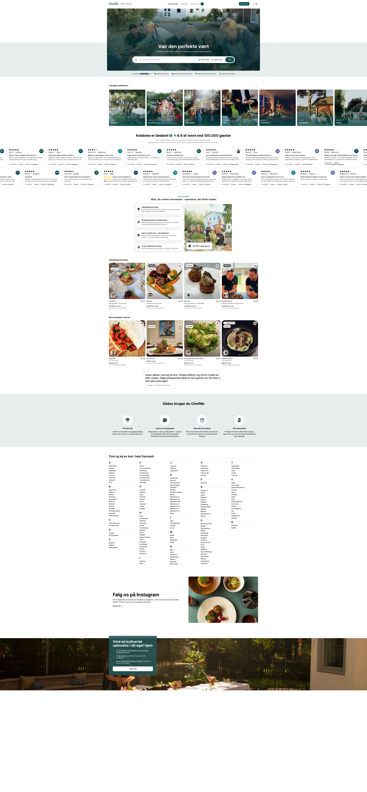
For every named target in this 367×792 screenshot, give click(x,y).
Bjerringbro (113, 499)
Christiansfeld (114, 525)
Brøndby (112, 509)
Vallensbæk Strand (237, 487)
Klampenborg (174, 485)
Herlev (142, 525)
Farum (142, 466)
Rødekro (203, 509)
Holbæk (142, 535)
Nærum (172, 559)
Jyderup (173, 466)
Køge (172, 513)
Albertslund (113, 466)
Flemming (143, 471)
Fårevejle (143, 482)
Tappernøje (235, 466)
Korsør (172, 494)
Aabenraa (112, 471)
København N (174, 499)
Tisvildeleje (235, 468)
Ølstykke (234, 525)
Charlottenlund (114, 523)
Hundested (143, 546)
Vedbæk (234, 494)
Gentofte (143, 490)
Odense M (204, 468)
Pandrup (204, 483)
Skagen (203, 526)
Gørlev (142, 506)
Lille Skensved (175, 523)
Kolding (172, 490)
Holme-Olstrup (145, 537)
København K (174, 497)
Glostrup (142, 497)
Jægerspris (174, 471)
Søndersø (204, 563)
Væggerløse (235, 515)
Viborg (233, 506)
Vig (232, 511)
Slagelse (204, 538)
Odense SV (205, 471)
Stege (203, 547)
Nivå (171, 552)
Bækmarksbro (114, 515)
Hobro (142, 532)
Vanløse (234, 490)
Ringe (203, 495)
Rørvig (203, 516)
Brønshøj (112, 513)
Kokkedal (173, 487)
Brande (111, 506)
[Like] (142, 266)
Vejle (233, 499)
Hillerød (142, 530)
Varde (233, 492)
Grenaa (142, 499)
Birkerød (112, 497)
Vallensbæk (235, 485)
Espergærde (113, 547)
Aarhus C (112, 475)
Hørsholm (143, 553)
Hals (141, 516)
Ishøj (141, 563)
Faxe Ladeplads (145, 468)
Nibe (171, 550)
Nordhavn (173, 554)
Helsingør (143, 523)
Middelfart (173, 540)
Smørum (204, 540)
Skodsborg (204, 533)
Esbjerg (111, 545)
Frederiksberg (144, 475)
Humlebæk (143, 544)
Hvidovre (143, 551)
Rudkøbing (204, 504)
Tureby (233, 473)
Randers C (204, 490)
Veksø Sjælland (236, 501)
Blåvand (112, 504)
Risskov (203, 500)
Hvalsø (142, 549)
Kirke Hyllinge (175, 483)
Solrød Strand (205, 542)
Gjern (141, 494)
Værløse (234, 518)
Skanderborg (205, 528)
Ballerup (112, 492)
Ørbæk (233, 528)
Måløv (172, 542)
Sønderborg (205, 561)
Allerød (111, 468)
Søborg (203, 559)
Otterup (203, 475)
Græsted (143, 504)
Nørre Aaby (174, 564)
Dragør (111, 533)
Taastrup (234, 475)
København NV (175, 501)
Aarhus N (112, 478)
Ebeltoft (111, 543)
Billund (111, 494)
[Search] (202, 4)
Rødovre (204, 511)
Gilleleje (142, 492)
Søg (229, 59)
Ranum (203, 493)
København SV (175, 506)
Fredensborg (144, 473)
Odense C (204, 466)
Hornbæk (143, 542)
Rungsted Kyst (206, 507)
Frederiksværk (145, 480)
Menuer (129, 4)
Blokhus (111, 501)
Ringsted (204, 497)
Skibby (203, 531)
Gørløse (142, 509)
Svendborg (204, 556)
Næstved (173, 561)
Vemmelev (235, 504)
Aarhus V (112, 480)
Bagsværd (112, 490)
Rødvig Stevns (206, 514)
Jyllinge (173, 468)
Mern (172, 538)
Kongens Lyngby (176, 492)
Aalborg (111, 473)
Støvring (204, 554)
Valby (233, 483)
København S (174, 504)
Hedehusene (144, 518)
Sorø (202, 545)
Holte (141, 539)
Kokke (123, 4)
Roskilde (204, 502)
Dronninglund (113, 535)
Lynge (172, 528)
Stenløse (204, 549)
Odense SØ (205, 473)
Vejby (233, 497)
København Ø (174, 511)
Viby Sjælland (236, 509)
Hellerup (142, 521)
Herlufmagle (144, 528)
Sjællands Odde (206, 524)
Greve (142, 501)
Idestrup (142, 561)
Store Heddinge (206, 552)
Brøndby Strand (114, 511)
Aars (110, 482)
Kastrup (172, 480)
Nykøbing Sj (174, 557)
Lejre (172, 521)
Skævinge (204, 535)
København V (174, 509)
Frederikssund (145, 478)
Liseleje (172, 525)
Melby (172, 535)
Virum (233, 513)
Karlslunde (174, 478)
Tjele (233, 471)
